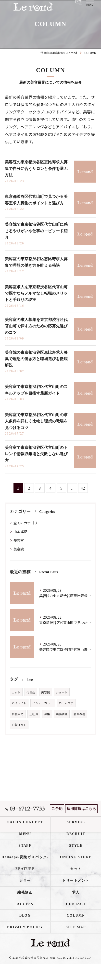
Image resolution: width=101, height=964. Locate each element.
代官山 (30, 692)
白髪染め (18, 714)
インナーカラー (42, 703)
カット (16, 692)
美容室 (18, 540)
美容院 (18, 549)
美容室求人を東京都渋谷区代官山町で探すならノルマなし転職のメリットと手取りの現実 (36, 293)
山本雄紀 (20, 531)
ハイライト (19, 703)
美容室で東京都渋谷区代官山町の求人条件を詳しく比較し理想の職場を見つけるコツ (36, 421)
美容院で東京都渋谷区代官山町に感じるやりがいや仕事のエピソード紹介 (36, 231)
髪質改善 (79, 714)
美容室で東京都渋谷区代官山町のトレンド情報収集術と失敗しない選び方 (36, 454)
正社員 (33, 714)
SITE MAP (76, 927)
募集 (47, 714)
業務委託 (62, 714)
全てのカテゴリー (27, 522)
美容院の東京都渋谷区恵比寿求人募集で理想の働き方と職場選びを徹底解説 (36, 359)
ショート (62, 692)
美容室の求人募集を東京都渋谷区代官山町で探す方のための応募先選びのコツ (36, 326)
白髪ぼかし (19, 725)
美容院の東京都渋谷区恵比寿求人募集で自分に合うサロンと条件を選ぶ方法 (36, 168)
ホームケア (66, 703)
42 (83, 488)
